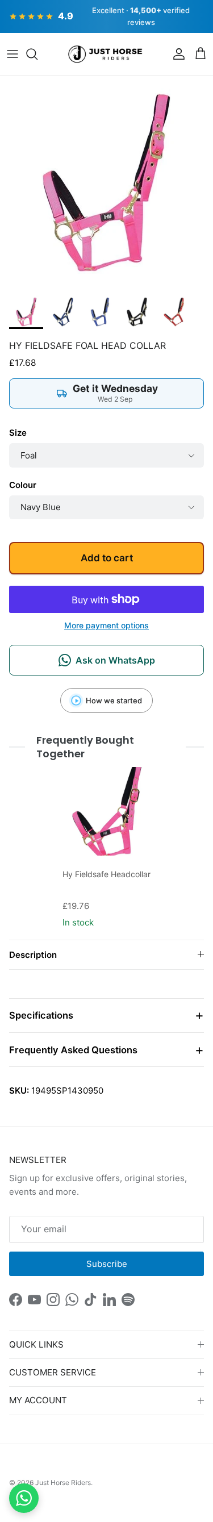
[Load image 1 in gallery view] (106, 182)
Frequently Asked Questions (73, 1050)
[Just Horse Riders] (106, 54)
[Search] (37, 53)
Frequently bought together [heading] (85, 746)
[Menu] (12, 53)
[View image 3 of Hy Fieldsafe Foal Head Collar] (100, 312)
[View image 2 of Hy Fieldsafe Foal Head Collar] (63, 312)
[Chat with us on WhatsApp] (24, 1498)
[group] (107, 849)
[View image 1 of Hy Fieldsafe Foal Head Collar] (26, 312)
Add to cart (107, 558)
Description (33, 954)
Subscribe (106, 1263)
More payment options (106, 625)
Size (18, 432)
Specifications (41, 1015)
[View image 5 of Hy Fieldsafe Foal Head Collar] (174, 312)
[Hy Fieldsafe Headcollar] (106, 811)
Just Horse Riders (63, 1482)
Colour (22, 484)
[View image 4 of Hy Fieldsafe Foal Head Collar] (137, 312)
